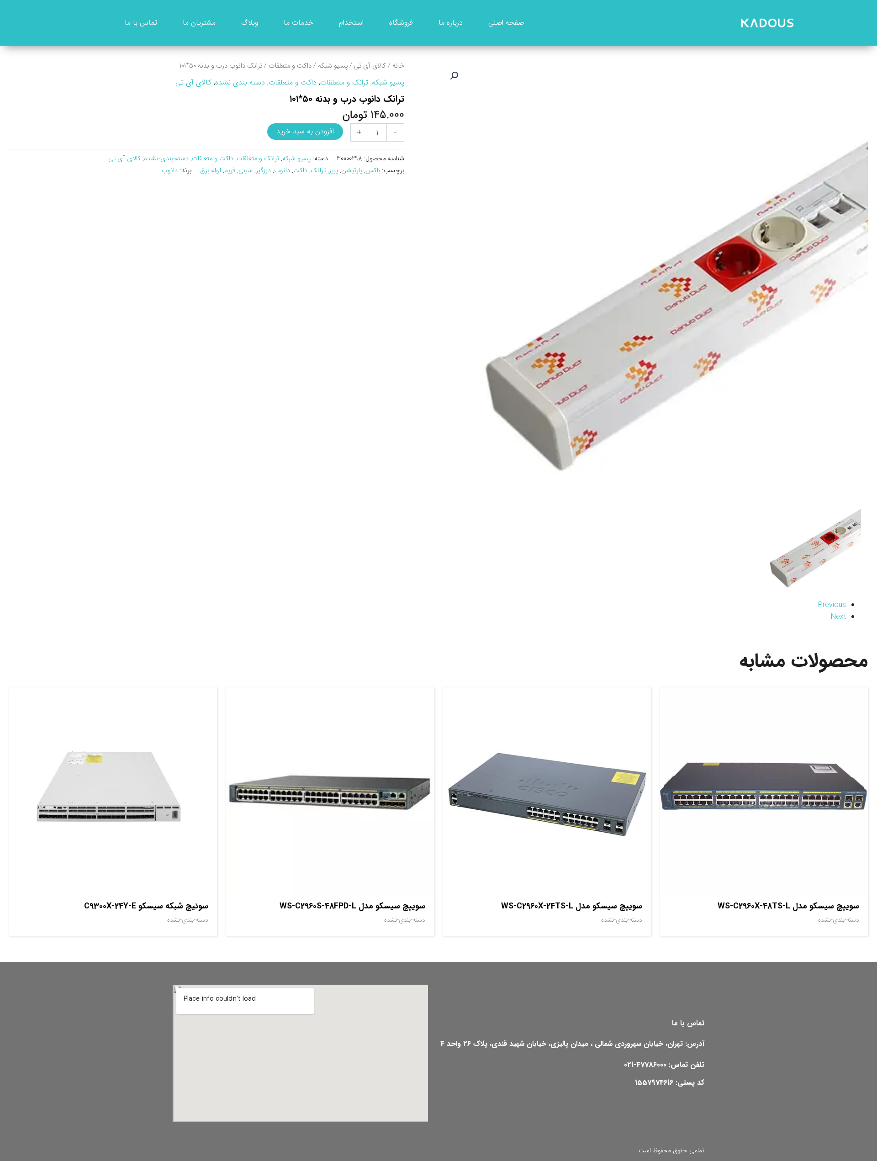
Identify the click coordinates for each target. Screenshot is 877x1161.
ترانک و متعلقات (344, 82)
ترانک (318, 170)
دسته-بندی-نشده (240, 82)
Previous (832, 605)
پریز (333, 170)
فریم (229, 170)
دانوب (282, 170)
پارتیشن (351, 170)
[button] (454, 76)
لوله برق (210, 170)
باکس (372, 170)
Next (838, 617)
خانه (398, 66)
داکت (300, 170)
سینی (245, 170)
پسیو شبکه (333, 66)
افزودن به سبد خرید (305, 131)
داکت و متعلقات (290, 66)
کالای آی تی (370, 66)
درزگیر (263, 170)
